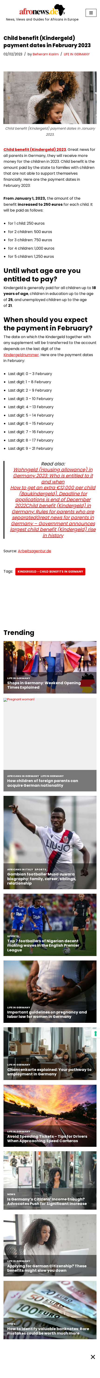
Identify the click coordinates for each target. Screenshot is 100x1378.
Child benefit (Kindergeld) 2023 (34, 149)
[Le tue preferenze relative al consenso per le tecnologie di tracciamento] (95, 1033)
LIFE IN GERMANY (77, 54)
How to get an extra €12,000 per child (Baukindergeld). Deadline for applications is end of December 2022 (52, 496)
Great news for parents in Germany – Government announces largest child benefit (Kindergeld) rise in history (53, 526)
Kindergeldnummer (21, 355)
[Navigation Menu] (91, 13)
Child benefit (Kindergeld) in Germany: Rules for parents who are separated (53, 511)
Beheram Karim (46, 54)
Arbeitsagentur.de (34, 551)
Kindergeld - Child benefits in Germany (50, 572)
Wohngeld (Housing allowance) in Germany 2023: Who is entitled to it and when (53, 475)
